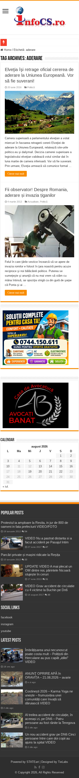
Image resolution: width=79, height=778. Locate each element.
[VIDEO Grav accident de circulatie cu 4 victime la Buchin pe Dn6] (12, 592)
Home (7, 49)
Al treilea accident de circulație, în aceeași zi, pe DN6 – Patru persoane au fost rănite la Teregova (50, 719)
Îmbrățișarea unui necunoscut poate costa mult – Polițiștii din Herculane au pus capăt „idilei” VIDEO (46, 656)
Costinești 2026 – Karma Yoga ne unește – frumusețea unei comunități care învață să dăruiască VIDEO (49, 697)
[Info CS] (39, 16)
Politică (31, 87)
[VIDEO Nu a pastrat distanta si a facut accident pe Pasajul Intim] (12, 543)
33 (26, 559)
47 (46, 547)
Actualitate (33, 201)
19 (29, 471)
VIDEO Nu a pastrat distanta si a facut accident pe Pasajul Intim (48, 540)
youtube (6, 631)
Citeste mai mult (15, 173)
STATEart (33, 761)
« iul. (6, 486)
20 (40, 471)
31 (46, 579)
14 (50, 466)
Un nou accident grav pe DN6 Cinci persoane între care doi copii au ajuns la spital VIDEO (50, 738)
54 (26, 531)
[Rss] (35, 767)
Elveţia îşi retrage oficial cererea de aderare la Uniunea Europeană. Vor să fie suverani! (39, 75)
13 (40, 466)
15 (60, 466)
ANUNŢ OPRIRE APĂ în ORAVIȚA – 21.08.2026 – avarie (48, 675)
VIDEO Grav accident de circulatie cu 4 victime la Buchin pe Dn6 (49, 588)
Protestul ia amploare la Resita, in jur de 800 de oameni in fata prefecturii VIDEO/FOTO (34, 524)
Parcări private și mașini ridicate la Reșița (30, 555)
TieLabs (63, 761)
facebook (7, 617)
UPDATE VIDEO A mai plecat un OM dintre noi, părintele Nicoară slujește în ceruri (48, 570)
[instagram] (43, 767)
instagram (7, 624)
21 (50, 471)
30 (49, 595)
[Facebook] (39, 767)
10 (7, 466)
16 (71, 466)
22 (60, 471)
